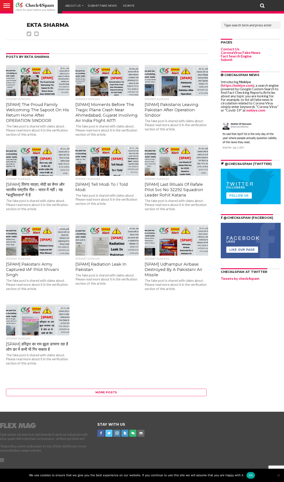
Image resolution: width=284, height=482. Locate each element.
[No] (278, 475)
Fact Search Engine (236, 56)
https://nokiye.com (237, 85)
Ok (251, 475)
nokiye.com (255, 110)
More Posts (106, 392)
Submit (227, 59)
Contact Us (230, 49)
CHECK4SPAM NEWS (241, 75)
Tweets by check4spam (240, 278)
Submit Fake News (102, 5)
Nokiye (128, 5)
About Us (73, 5)
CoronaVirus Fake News (240, 52)
